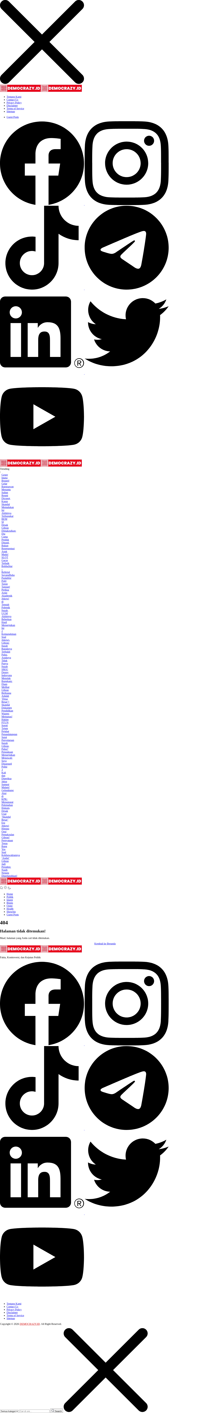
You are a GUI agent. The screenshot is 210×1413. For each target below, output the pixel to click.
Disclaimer (12, 105)
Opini (9, 905)
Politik (10, 897)
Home (10, 894)
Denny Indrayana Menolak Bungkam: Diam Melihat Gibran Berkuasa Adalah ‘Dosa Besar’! (6, 687)
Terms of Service (15, 108)
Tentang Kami (14, 96)
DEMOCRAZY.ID (30, 1324)
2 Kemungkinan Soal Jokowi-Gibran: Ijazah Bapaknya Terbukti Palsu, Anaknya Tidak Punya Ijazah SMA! (8, 650)
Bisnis (10, 902)
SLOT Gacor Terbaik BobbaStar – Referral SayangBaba (8, 566)
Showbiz (11, 911)
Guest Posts (13, 117)
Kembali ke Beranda (105, 943)
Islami (10, 899)
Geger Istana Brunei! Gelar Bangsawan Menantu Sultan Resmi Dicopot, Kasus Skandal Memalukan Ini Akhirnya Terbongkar (7, 495)
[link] (42, 204)
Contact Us (12, 99)
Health (10, 908)
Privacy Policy (14, 102)
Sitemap (11, 111)
